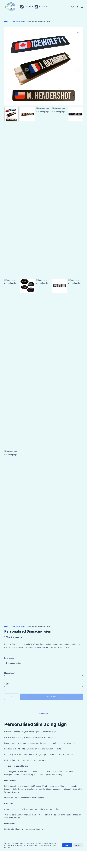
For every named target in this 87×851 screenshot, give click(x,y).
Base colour (9, 658)
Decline (77, 845)
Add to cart (51, 696)
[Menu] (82, 7)
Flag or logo (9, 673)
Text (6, 684)
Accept (67, 845)
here (24, 845)
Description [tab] (43, 714)
